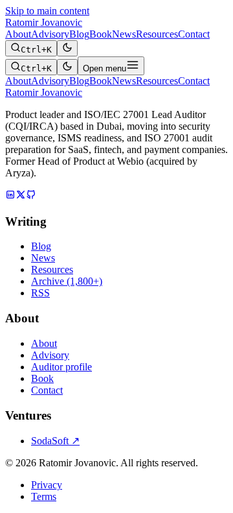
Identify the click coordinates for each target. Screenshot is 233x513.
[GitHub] (31, 196)
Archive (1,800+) (66, 281)
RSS (40, 292)
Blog (79, 34)
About (18, 34)
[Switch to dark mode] (67, 48)
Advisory (50, 34)
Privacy (46, 484)
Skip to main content (47, 10)
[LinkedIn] (10, 196)
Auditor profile (61, 366)
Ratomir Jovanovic (43, 22)
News (124, 34)
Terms (43, 496)
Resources (157, 34)
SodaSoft (55, 440)
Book (100, 34)
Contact (194, 34)
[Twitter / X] (21, 196)
